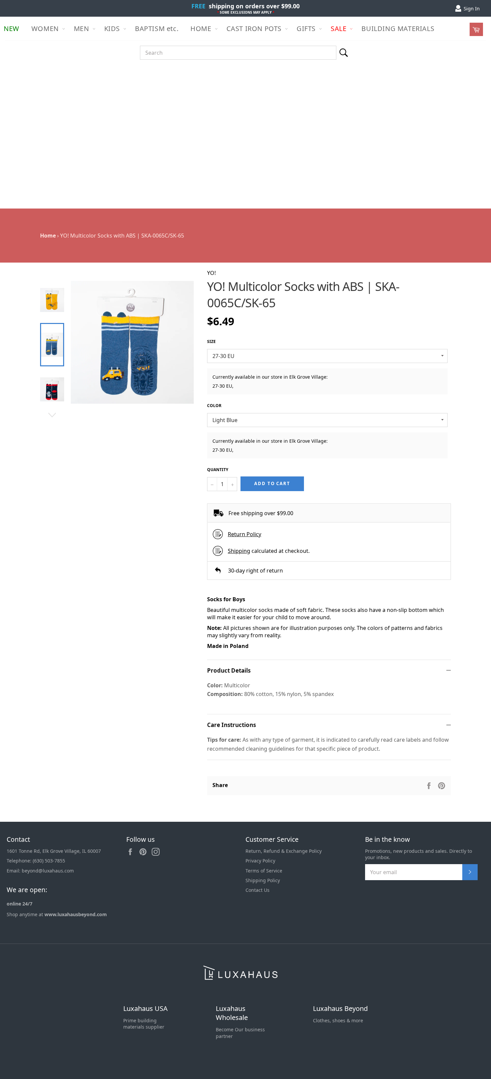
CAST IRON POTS (254, 28)
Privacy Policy (260, 860)
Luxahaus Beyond (340, 1008)
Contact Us (258, 890)
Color (214, 405)
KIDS (112, 28)
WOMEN (45, 28)
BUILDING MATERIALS (397, 28)
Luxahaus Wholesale (232, 1013)
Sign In (472, 8)
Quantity (217, 469)
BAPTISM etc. (156, 28)
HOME (200, 28)
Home (48, 235)
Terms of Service (264, 870)
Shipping (239, 551)
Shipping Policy (263, 880)
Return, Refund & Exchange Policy (284, 851)
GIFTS (306, 28)
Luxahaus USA (145, 1008)
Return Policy (244, 534)
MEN (81, 28)
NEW (11, 28)
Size (211, 341)
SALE (338, 28)
